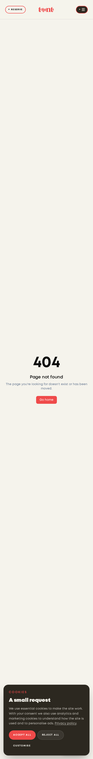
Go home (46, 400)
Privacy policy (65, 723)
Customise (22, 746)
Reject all (50, 735)
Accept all (22, 735)
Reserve (15, 10)
